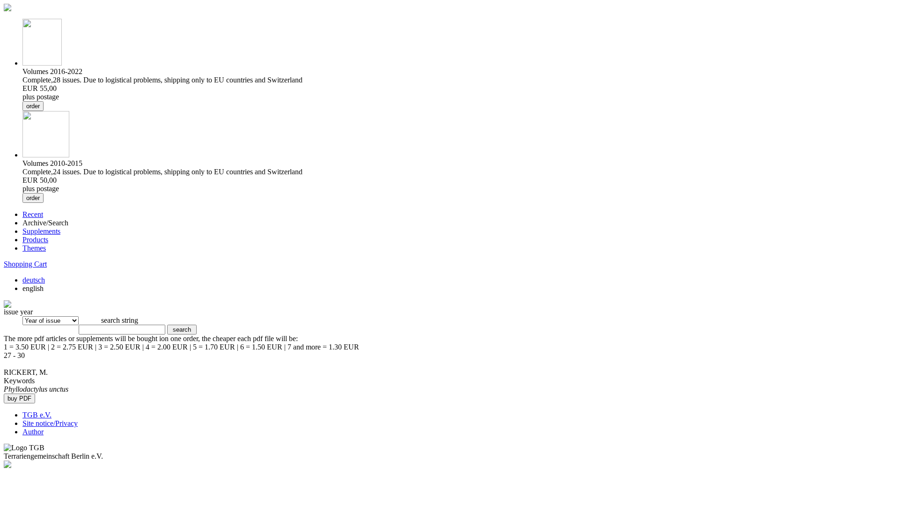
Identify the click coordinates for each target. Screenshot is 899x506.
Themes (34, 248)
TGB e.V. (37, 415)
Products (35, 240)
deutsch (33, 280)
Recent (32, 214)
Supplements (41, 231)
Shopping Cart (25, 264)
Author (33, 432)
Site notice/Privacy (50, 423)
